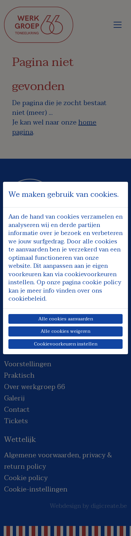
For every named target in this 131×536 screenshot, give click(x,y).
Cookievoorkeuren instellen (65, 344)
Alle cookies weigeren (65, 331)
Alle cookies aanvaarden (65, 319)
